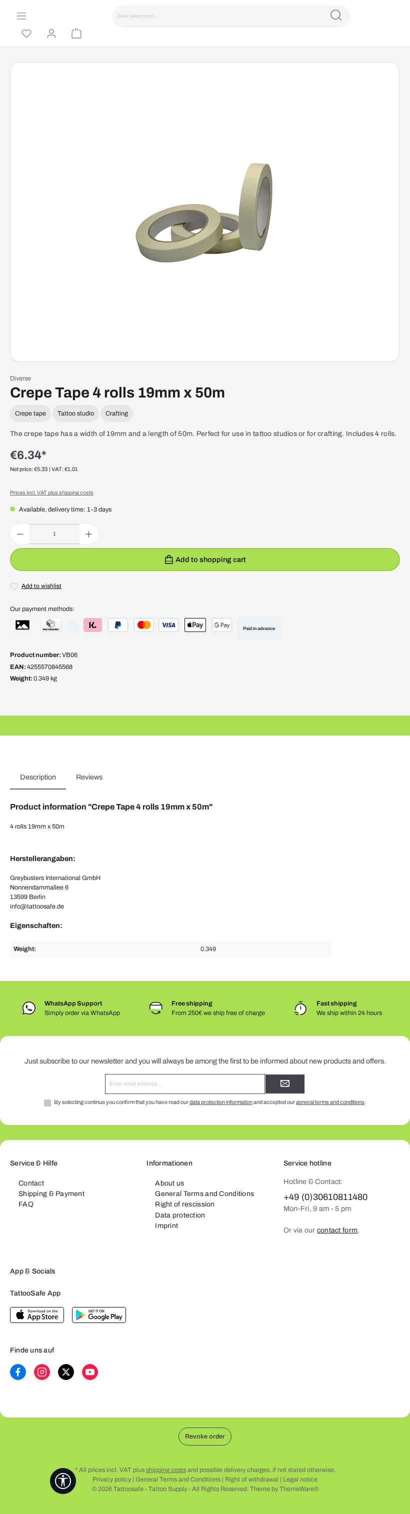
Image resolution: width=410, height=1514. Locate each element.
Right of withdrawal (251, 1479)
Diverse (20, 378)
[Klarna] (92, 625)
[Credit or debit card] (156, 625)
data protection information (221, 1102)
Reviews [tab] (89, 777)
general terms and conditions (330, 1102)
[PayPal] (118, 625)
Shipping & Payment (51, 1194)
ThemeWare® (299, 1489)
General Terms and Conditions (204, 1194)
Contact (31, 1183)
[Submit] (285, 1084)
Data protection (180, 1215)
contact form (337, 1230)
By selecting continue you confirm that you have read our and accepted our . (210, 1102)
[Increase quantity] (88, 534)
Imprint (166, 1226)
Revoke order (205, 1436)
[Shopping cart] (75, 34)
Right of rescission (184, 1204)
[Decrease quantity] (20, 534)
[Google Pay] (222, 625)
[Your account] (50, 34)
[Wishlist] (25, 34)
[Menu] (20, 17)
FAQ (26, 1204)
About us (169, 1183)
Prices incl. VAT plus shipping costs (52, 493)
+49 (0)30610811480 (326, 1197)
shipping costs (166, 1470)
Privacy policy (111, 1479)
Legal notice (300, 1479)
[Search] (336, 16)
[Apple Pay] (195, 625)
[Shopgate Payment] (22, 625)
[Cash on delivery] (51, 625)
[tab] (38, 778)
